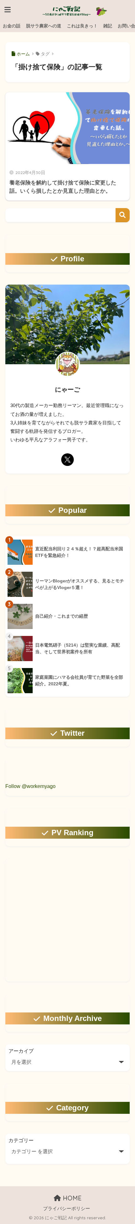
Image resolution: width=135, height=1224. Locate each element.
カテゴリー (21, 1140)
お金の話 (11, 25)
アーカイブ (21, 1051)
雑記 (107, 25)
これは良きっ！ (82, 25)
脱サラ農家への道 (43, 25)
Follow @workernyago (30, 786)
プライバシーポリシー (66, 1208)
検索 (123, 215)
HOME (71, 1198)
